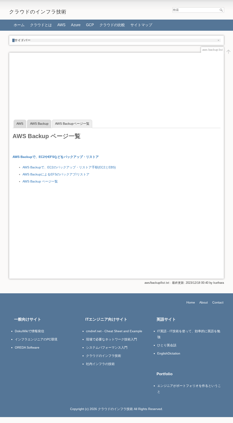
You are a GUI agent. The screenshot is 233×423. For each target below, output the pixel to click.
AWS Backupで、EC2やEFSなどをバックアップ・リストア (56, 157)
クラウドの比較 (112, 25)
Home (190, 302)
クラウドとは (41, 25)
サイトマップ (141, 25)
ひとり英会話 (166, 345)
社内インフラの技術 (100, 364)
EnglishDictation (168, 353)
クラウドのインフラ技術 (103, 355)
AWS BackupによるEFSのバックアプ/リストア (56, 174)
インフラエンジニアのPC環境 (36, 339)
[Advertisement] (116, 88)
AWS (61, 25)
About (203, 302)
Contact (217, 302)
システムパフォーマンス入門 (106, 347)
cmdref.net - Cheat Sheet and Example (114, 331)
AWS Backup (39, 123)
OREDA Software (27, 347)
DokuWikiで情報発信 (29, 331)
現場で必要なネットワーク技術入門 (111, 339)
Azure (76, 25)
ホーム (19, 25)
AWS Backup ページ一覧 (40, 181)
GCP (90, 25)
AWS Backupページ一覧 (72, 123)
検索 (222, 10)
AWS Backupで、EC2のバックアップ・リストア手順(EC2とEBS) (69, 167)
